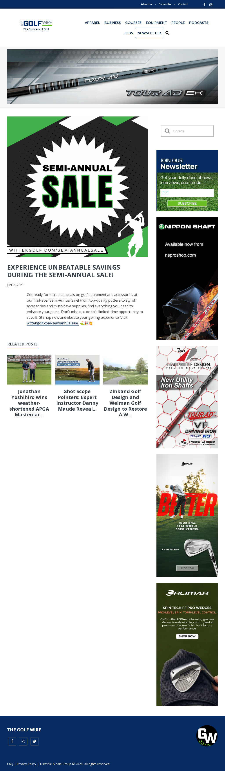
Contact (183, 4)
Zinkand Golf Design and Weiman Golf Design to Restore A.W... (125, 403)
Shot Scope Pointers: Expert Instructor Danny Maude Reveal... (77, 400)
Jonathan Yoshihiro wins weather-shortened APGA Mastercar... (29, 403)
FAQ (10, 764)
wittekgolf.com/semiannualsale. (53, 323)
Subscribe (165, 4)
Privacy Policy (26, 764)
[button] (167, 33)
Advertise (146, 4)
